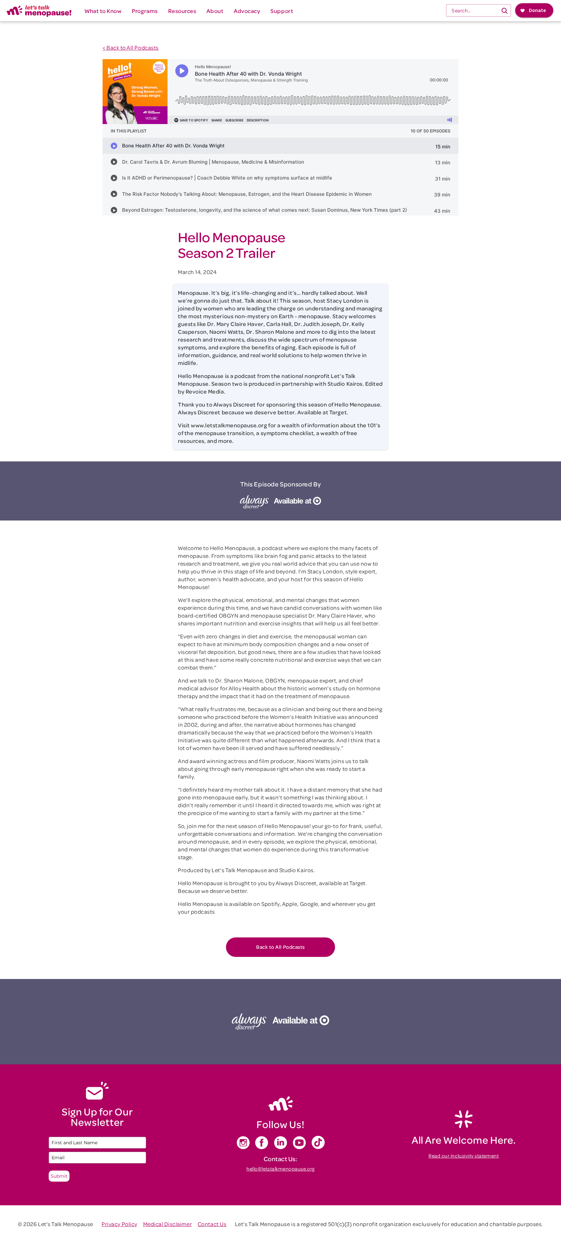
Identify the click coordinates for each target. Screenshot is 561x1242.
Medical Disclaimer (167, 1223)
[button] (103, 10)
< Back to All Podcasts (131, 47)
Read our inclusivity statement (464, 1155)
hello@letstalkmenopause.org (280, 1168)
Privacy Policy (119, 1223)
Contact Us (212, 1223)
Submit (59, 1176)
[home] (38, 10)
